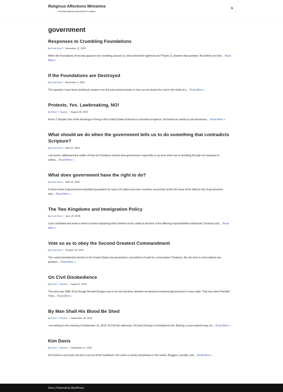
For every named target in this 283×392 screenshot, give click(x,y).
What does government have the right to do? (97, 175)
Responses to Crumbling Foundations (90, 41)
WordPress (77, 387)
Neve (51, 387)
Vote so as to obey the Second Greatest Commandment (109, 243)
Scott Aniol (56, 48)
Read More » (197, 89)
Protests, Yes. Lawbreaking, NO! (83, 104)
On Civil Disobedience (72, 277)
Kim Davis (59, 340)
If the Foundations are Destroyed (84, 75)
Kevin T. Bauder (59, 112)
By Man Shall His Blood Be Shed (84, 311)
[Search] (232, 8)
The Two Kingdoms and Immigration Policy (95, 209)
